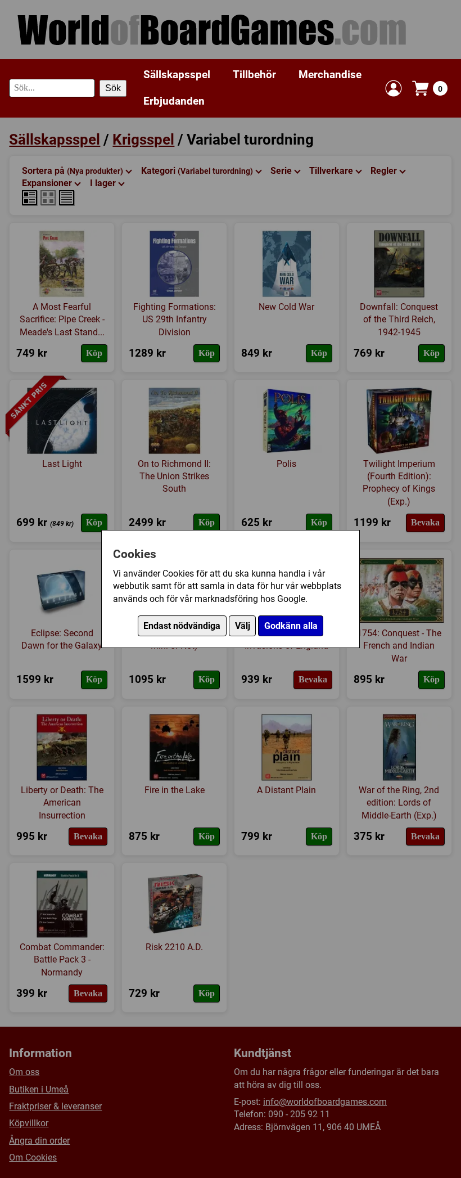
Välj (242, 626)
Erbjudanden (174, 101)
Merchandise (330, 74)
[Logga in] (394, 88)
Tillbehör (254, 74)
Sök (113, 88)
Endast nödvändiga (181, 626)
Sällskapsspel (176, 74)
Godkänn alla (291, 626)
